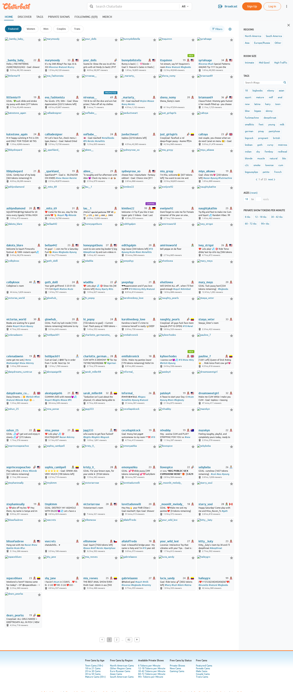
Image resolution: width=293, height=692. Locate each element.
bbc (284, 158)
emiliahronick (130, 356)
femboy (269, 151)
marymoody (52, 60)
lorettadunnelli (131, 504)
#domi (181, 585)
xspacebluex (14, 578)
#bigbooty (179, 400)
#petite (10, 548)
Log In (272, 6)
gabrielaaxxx (130, 578)
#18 (151, 249)
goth (260, 145)
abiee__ (88, 171)
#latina (187, 585)
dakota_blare (14, 245)
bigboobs (258, 90)
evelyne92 (166, 208)
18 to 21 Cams (92, 668)
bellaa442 (51, 245)
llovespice (166, 467)
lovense (269, 165)
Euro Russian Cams (120, 671)
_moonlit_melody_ (172, 504)
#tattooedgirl (12, 363)
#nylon (143, 101)
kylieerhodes (168, 356)
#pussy (29, 326)
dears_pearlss (15, 615)
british (276, 138)
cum (280, 165)
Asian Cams (116, 674)
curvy (270, 145)
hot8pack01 (52, 356)
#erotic (131, 104)
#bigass (142, 397)
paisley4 (165, 393)
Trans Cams (202, 676)
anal (280, 97)
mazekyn (204, 430)
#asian (65, 178)
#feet (37, 397)
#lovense (53, 67)
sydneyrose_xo (131, 171)
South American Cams (122, 676)
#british (164, 363)
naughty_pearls (170, 319)
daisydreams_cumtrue (18, 393)
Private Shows (177, 665)
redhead (282, 151)
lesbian (249, 145)
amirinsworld (168, 245)
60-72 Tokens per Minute (151, 674)
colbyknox (12, 282)
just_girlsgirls (168, 134)
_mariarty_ (128, 97)
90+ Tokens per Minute (150, 676)
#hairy (168, 585)
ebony (270, 90)
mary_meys (206, 282)
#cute (132, 252)
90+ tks (265, 223)
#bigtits (56, 400)
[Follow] (39, 40)
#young (214, 178)
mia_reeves (90, 578)
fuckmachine (252, 117)
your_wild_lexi (169, 541)
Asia (247, 43)
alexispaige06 (53, 393)
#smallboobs (108, 138)
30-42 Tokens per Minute (151, 671)
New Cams (175, 668)
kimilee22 (128, 208)
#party (105, 289)
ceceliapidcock (131, 430)
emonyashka (129, 467)
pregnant (263, 138)
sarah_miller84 (92, 393)
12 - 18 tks (260, 217)
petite (266, 172)
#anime (73, 178)
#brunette (203, 585)
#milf (93, 548)
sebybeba (204, 467)
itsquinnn (166, 60)
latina (257, 104)
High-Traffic (280, 62)
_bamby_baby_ (15, 60)
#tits (111, 289)
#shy (143, 289)
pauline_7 (205, 356)
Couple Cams (203, 674)
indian (248, 151)
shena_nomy (168, 97)
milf (271, 97)
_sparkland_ (52, 171)
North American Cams (122, 665)
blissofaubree (15, 541)
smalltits (249, 124)
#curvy (71, 67)
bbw (247, 111)
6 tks (247, 217)
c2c (247, 165)
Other (278, 43)
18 (246, 90)
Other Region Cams (120, 668)
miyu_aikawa (207, 171)
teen (277, 104)
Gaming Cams (177, 671)
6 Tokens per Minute (149, 665)
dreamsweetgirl (209, 393)
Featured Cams (204, 665)
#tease (150, 101)
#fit (85, 141)
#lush (210, 64)
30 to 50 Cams (92, 674)
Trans (77, 28)
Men (45, 28)
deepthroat (270, 117)
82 (129, 639)
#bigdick (95, 437)
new (247, 104)
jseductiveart (130, 134)
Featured (13, 28)
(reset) (254, 192)
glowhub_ (51, 319)
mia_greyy (166, 171)
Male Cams (201, 671)
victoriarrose (91, 504)
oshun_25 (12, 430)
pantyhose (274, 131)
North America (253, 36)
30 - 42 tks (276, 217)
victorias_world (16, 319)
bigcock (249, 138)
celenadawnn (14, 356)
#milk (145, 582)
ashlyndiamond (15, 208)
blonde (249, 158)
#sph (26, 400)
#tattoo (63, 289)
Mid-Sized (264, 62)
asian (281, 90)
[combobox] (133, 6)
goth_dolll (51, 282)
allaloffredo (129, 541)
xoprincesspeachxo (18, 467)
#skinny (137, 289)
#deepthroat (89, 252)
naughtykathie (208, 208)
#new (168, 67)
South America (274, 36)
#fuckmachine (225, 178)
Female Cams (203, 668)
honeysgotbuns (93, 245)
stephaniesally (15, 504)
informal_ (128, 393)
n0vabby (165, 430)
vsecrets (50, 541)
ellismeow (89, 541)
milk (282, 124)
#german (111, 363)
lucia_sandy (167, 578)
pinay (261, 131)
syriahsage (205, 60)
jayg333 (88, 430)
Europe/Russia (262, 43)
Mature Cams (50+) (95, 676)
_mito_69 (51, 208)
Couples (61, 28)
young (271, 124)
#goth (56, 289)
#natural (63, 67)
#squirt (60, 215)
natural (273, 158)
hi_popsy (88, 319)
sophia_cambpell (55, 467)
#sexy (124, 104)
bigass (257, 111)
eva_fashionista (55, 97)
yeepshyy (127, 282)
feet (261, 124)
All (183, 6)
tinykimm (51, 504)
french (278, 172)
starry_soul (206, 504)
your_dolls (89, 60)
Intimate (249, 62)
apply (266, 199)
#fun (22, 548)
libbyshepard (14, 171)
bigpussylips (251, 172)
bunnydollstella (131, 60)
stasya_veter (207, 319)
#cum (23, 326)
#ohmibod (186, 289)
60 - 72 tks (250, 223)
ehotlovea (166, 282)
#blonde (72, 215)
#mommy (146, 585)
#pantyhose (109, 548)
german (249, 131)
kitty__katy (206, 541)
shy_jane (50, 578)
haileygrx (204, 578)
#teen (138, 252)
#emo (28, 360)
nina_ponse (52, 430)
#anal (190, 326)
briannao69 (206, 97)
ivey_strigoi (206, 245)
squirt (248, 97)
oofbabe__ (90, 134)
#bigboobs (186, 67)
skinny (269, 111)
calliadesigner (54, 134)
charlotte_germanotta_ (96, 356)
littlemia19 (13, 97)
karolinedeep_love (133, 319)
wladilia (88, 282)
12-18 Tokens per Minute (151, 668)
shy (258, 151)
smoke (257, 165)
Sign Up (252, 6)
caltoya (203, 134)
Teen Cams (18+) (94, 665)
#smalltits (100, 141)
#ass (219, 474)
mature (260, 97)
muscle (261, 158)
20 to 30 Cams (92, 671)
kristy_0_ (89, 467)
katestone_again (17, 134)
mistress (282, 145)
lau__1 (87, 208)
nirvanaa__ (90, 97)
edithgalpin (129, 245)
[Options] (230, 29)
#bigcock (104, 437)
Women (31, 28)
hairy (267, 104)
